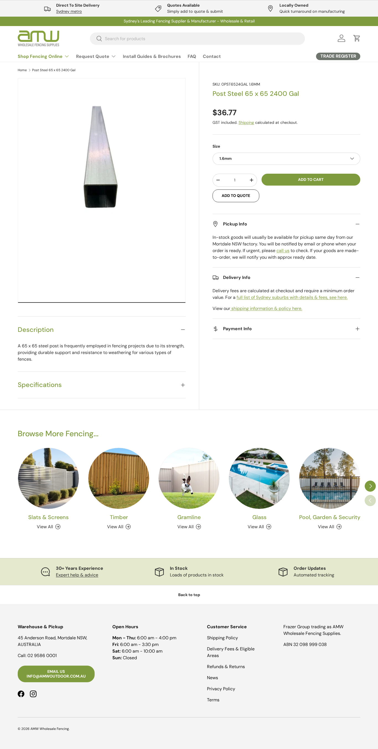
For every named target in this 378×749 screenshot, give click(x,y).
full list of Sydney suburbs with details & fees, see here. (292, 297)
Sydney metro (69, 11)
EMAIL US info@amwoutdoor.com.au (56, 674)
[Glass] (259, 478)
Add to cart (310, 179)
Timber (119, 517)
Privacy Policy (221, 689)
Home (22, 70)
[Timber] (118, 478)
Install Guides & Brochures (152, 56)
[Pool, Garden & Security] (329, 478)
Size (216, 146)
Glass (259, 517)
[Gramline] (189, 478)
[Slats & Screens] (48, 478)
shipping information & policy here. (266, 308)
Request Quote (92, 56)
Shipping (246, 122)
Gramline (189, 517)
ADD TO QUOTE (236, 195)
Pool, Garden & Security (329, 517)
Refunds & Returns (226, 667)
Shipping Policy (222, 638)
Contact (212, 56)
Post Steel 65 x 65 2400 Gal (54, 70)
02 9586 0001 (42, 655)
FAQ (192, 56)
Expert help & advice (77, 575)
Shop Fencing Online (40, 56)
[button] (357, 38)
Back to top (189, 594)
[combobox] (197, 38)
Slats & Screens (48, 517)
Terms (213, 700)
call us (282, 250)
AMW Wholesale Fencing (49, 729)
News (212, 678)
